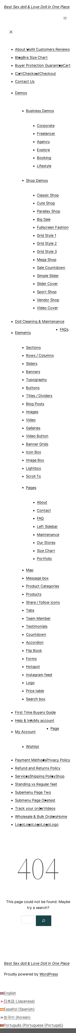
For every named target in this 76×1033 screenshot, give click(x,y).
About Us (23, 49)
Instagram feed (39, 675)
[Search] (43, 920)
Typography (36, 379)
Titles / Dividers (39, 396)
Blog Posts (35, 404)
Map (29, 570)
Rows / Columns (40, 355)
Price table (35, 691)
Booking (44, 158)
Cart (67, 65)
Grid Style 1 (46, 235)
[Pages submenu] (42, 486)
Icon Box (33, 452)
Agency (43, 142)
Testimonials (36, 626)
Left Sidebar (47, 526)
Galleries (33, 428)
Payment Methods (30, 760)
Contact (44, 510)
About (42, 502)
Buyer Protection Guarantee (39, 65)
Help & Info (24, 720)
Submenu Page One (32, 800)
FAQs (64, 329)
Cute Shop (46, 203)
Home (62, 816)
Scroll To (33, 476)
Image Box (35, 460)
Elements (23, 333)
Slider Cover (47, 283)
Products (33, 594)
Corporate (46, 125)
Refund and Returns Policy (37, 768)
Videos (49, 808)
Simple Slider (48, 276)
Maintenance (48, 534)
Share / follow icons (43, 602)
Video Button (37, 436)
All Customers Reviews (50, 49)
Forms (31, 659)
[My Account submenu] (41, 730)
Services (22, 776)
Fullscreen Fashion (53, 227)
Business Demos (40, 111)
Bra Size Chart (35, 57)
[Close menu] (11, 33)
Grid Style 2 (47, 243)
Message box (37, 578)
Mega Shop (46, 259)
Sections (33, 347)
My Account (25, 732)
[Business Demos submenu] (59, 109)
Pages (31, 487)
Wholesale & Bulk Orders (36, 816)
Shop (60, 776)
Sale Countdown (51, 267)
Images (32, 412)
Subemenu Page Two (33, 792)
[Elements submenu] (36, 331)
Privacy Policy (58, 760)
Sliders (31, 363)
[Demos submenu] (32, 91)
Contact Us (24, 81)
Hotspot (33, 666)
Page (54, 728)
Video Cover (47, 308)
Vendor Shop (48, 300)
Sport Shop (47, 292)
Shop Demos (37, 180)
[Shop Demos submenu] (53, 179)
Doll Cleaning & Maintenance (39, 321)
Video (31, 420)
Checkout (31, 73)
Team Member (38, 618)
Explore (43, 150)
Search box (35, 699)
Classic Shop (48, 195)
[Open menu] (65, 19)
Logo (30, 683)
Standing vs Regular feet (36, 784)
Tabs (30, 610)
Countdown (36, 634)
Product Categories (42, 586)
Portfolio (44, 558)
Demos (21, 93)
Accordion (35, 642)
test (52, 800)
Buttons (33, 388)
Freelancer (46, 133)
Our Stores (46, 542)
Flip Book (34, 650)
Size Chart (46, 551)
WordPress (49, 974)
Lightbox (33, 468)
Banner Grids (37, 444)
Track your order (29, 808)
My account (44, 720)
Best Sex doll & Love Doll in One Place (37, 7)
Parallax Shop (48, 211)
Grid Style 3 (47, 251)
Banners (33, 372)
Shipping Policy (42, 776)
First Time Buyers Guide (35, 712)
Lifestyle (44, 166)
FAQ (40, 518)
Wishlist (32, 746)
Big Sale (43, 219)
